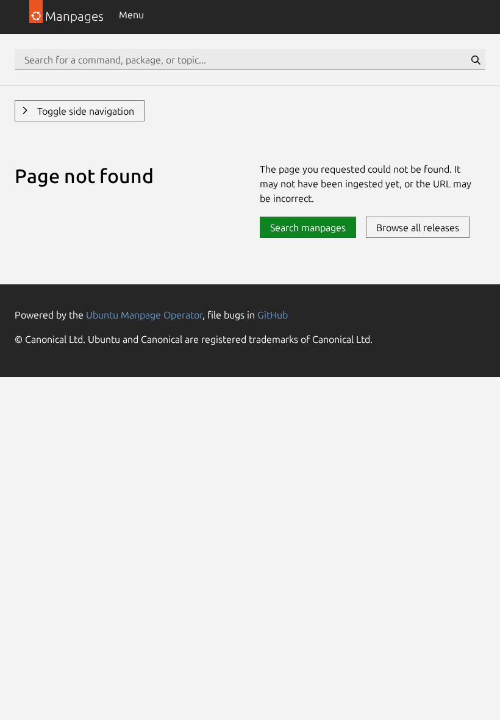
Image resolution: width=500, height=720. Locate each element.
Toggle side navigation (84, 111)
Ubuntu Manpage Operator (144, 314)
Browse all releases (417, 227)
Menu (131, 14)
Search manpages (308, 227)
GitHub (272, 314)
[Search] (475, 60)
